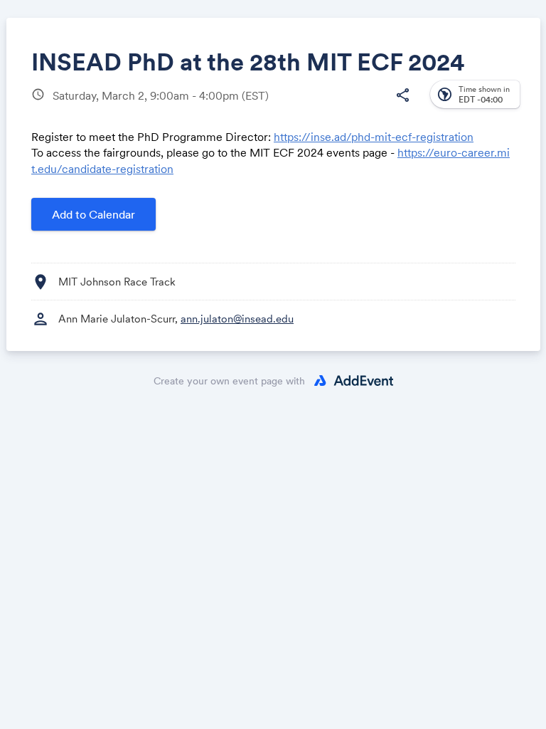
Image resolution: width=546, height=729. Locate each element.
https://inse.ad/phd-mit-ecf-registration (373, 137)
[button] (402, 95)
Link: (215, 193)
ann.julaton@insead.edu (237, 318)
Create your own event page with (229, 380)
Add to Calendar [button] (93, 214)
